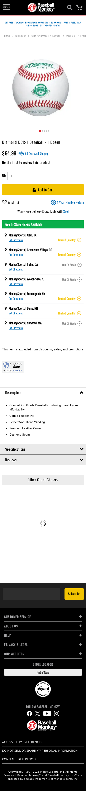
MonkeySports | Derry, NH (23, 308)
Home (7, 35)
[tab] (43, 392)
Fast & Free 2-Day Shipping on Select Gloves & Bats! (53, 24)
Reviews (11, 459)
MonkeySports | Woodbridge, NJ (26, 279)
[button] (39, 130)
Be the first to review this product (26, 162)
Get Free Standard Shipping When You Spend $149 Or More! (33, 22)
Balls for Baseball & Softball (46, 35)
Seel (66, 211)
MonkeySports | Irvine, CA (23, 264)
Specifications (15, 449)
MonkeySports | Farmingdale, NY (27, 293)
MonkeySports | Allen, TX (22, 235)
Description (13, 392)
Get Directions (16, 240)
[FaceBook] (29, 713)
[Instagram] (56, 713)
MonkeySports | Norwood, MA (25, 323)
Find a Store (43, 672)
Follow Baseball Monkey (43, 707)
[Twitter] (37, 713)
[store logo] (40, 7)
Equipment (21, 35)
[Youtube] (47, 713)
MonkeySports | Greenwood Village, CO (30, 249)
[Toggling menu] (6, 7)
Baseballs (71, 35)
